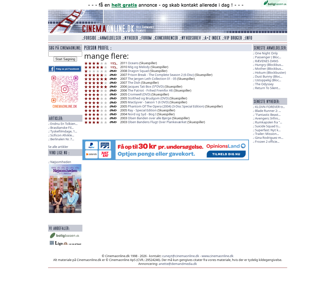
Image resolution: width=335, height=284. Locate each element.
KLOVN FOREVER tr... (270, 107)
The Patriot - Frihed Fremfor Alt (150, 90)
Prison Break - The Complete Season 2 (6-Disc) (161, 74)
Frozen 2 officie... (267, 141)
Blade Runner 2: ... (268, 110)
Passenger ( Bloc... (268, 57)
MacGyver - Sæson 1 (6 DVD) (148, 102)
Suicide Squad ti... (267, 126)
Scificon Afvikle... (62, 135)
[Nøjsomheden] (65, 188)
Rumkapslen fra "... (268, 122)
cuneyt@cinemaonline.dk (180, 256)
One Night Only (266, 53)
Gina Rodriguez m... (269, 137)
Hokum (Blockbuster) (270, 72)
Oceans (133, 63)
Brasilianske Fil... (62, 127)
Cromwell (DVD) (139, 94)
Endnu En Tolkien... (63, 123)
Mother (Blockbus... (269, 68)
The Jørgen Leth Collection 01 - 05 (152, 78)
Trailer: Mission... (267, 133)
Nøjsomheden (60, 162)
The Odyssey (264, 84)
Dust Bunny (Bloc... (268, 76)
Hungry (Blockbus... (269, 64)
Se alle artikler (58, 146)
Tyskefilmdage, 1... (63, 131)
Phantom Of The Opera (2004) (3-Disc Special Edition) (166, 106)
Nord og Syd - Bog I (142, 114)
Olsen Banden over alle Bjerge (149, 118)
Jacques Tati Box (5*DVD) (146, 86)
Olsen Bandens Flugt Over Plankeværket (157, 122)
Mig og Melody (139, 67)
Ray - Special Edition (142, 110)
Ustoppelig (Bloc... (268, 80)
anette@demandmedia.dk (178, 263)
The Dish (134, 82)
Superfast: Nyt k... (268, 130)
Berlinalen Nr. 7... (62, 139)
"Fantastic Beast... (268, 114)
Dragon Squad (138, 71)
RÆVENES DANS (266, 61)
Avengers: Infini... (267, 118)
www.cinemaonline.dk (217, 256)
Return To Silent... (267, 88)
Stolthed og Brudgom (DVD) (148, 98)
